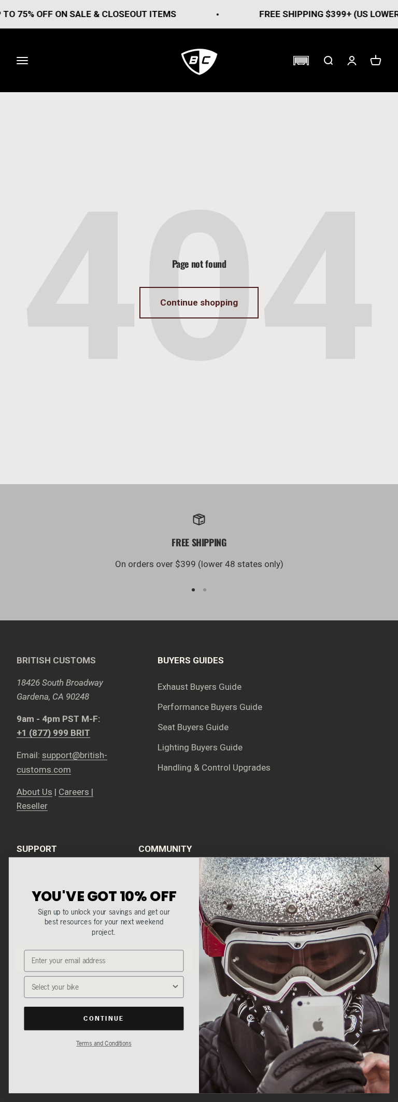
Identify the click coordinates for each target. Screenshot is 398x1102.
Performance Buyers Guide (210, 707)
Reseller (32, 806)
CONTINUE (103, 1018)
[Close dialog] (378, 868)
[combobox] (101, 987)
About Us (34, 792)
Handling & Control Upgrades (214, 767)
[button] (301, 60)
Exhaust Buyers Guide (199, 687)
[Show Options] (175, 987)
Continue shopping (199, 302)
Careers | (76, 792)
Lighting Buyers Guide (200, 747)
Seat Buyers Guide (193, 727)
